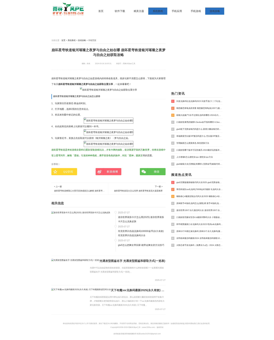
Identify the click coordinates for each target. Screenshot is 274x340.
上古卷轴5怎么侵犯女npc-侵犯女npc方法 (192, 157)
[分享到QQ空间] (64, 171)
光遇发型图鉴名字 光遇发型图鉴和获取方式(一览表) (132, 260)
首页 (100, 11)
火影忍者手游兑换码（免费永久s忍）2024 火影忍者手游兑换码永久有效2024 (197, 245)
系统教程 (158, 11)
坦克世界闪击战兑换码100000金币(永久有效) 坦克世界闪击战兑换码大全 (141, 233)
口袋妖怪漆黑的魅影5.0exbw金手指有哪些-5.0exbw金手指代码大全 (197, 122)
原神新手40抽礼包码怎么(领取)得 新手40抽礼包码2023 (197, 203)
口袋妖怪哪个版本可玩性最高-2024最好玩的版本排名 (197, 150)
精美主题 (139, 11)
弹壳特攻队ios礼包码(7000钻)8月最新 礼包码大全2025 (197, 189)
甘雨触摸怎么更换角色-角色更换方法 (190, 143)
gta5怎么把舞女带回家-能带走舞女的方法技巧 (141, 245)
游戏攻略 (215, 11)
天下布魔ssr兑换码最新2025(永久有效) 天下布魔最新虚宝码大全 (138, 290)
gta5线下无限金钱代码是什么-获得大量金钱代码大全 (197, 129)
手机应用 (177, 11)
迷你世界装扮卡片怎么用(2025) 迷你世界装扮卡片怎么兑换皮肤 (141, 219)
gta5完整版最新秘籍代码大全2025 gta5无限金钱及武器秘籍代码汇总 (197, 182)
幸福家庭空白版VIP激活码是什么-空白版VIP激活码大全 (197, 136)
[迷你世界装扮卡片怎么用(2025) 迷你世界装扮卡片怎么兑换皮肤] (80, 212)
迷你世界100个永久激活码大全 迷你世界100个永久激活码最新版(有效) (197, 210)
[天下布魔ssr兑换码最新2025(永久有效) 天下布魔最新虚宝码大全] (81, 289)
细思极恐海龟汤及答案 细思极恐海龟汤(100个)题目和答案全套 (197, 108)
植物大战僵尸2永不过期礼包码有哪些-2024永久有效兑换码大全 (197, 115)
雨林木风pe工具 (69, 9)
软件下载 (120, 11)
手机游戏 (196, 11)
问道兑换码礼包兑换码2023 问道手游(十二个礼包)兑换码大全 (197, 101)
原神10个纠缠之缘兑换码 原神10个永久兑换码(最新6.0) (197, 231)
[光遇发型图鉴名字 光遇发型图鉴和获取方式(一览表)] (75, 260)
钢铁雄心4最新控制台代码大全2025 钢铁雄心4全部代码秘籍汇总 (197, 196)
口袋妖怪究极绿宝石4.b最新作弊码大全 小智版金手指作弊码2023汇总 (197, 217)
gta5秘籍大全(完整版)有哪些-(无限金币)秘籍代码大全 (197, 164)
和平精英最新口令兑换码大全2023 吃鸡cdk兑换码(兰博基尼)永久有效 (197, 224)
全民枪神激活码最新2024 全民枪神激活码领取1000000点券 (197, 238)
